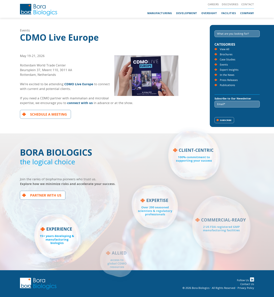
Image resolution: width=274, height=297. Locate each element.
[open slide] (194, 155)
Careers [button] (213, 4)
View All (224, 49)
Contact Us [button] (247, 284)
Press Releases (229, 80)
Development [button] (186, 13)
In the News (227, 75)
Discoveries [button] (230, 4)
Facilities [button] (228, 13)
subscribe (225, 120)
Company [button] (247, 13)
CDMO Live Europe (78, 84)
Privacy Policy (245, 288)
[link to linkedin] (252, 279)
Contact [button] (247, 4)
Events (224, 64)
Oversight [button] (209, 13)
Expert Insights (229, 69)
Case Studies (227, 59)
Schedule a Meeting (48, 114)
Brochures (226, 54)
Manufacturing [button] (159, 13)
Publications (227, 85)
